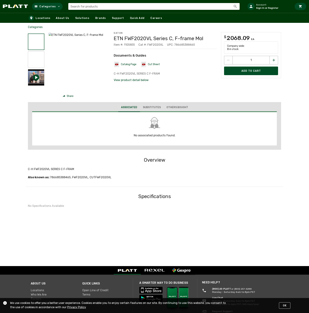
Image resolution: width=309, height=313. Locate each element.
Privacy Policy (76, 307)
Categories (35, 27)
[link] (53, 290)
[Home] (16, 6)
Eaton (118, 33)
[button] (47, 6)
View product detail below (131, 80)
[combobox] (154, 6)
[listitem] (268, 6)
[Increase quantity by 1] (274, 60)
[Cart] (300, 6)
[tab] (129, 108)
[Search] (235, 6)
